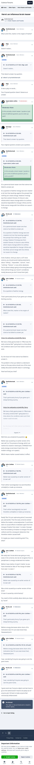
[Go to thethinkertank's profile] (2, 20)
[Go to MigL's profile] (3, 44)
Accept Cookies (10, 757)
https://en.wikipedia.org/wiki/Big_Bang (13, 338)
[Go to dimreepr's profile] (3, 127)
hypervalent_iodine (11, 101)
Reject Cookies (25, 757)
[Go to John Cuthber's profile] (3, 279)
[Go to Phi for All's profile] (3, 214)
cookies (13, 746)
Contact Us (18, 738)
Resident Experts (20, 278)
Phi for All (9, 214)
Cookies (25, 738)
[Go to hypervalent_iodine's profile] (3, 101)
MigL (7, 44)
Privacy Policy (10, 738)
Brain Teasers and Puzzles (16, 21)
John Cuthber (10, 278)
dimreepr (8, 127)
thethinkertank (8, 19)
